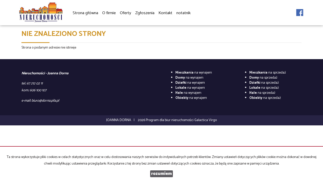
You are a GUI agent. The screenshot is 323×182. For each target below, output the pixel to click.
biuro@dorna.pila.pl (45, 101)
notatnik (183, 13)
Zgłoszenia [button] (144, 13)
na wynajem (193, 73)
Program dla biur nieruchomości (170, 120)
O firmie (109, 13)
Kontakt (165, 13)
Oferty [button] (125, 13)
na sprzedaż (267, 73)
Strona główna (85, 13)
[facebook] (299, 10)
